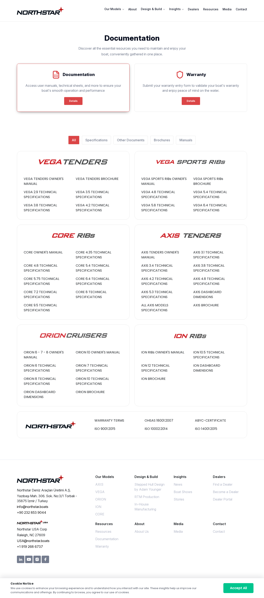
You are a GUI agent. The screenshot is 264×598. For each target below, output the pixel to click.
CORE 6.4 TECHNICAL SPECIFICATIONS (92, 281)
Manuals (185, 140)
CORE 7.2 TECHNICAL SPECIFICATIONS (40, 294)
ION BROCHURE (153, 378)
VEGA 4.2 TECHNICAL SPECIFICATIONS (92, 208)
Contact (241, 9)
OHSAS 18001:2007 (159, 420)
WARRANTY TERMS (109, 420)
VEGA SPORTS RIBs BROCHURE (208, 181)
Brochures (162, 140)
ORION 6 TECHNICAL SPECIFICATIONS (40, 368)
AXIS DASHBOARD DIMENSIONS (207, 294)
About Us (141, 531)
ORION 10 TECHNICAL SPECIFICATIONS (92, 381)
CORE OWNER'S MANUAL (43, 252)
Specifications (96, 140)
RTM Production (146, 497)
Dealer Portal (222, 499)
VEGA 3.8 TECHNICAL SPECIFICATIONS (40, 208)
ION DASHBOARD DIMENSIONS (206, 368)
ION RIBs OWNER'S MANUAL (162, 352)
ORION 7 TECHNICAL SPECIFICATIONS (92, 368)
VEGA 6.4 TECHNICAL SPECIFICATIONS (210, 208)
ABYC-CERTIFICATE (210, 420)
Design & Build (152, 9)
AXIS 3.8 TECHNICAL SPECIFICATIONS (208, 268)
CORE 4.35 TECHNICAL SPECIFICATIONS (93, 255)
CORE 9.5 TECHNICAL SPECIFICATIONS (40, 308)
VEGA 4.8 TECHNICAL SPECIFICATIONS (158, 194)
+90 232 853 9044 (31, 512)
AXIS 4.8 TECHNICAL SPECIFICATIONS (209, 281)
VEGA (100, 492)
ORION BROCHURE (90, 392)
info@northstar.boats (32, 507)
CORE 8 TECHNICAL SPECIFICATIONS (91, 294)
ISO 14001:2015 (206, 428)
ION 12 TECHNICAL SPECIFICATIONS (155, 368)
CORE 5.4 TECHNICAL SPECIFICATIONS (92, 268)
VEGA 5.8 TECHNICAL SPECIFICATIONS (158, 208)
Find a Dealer (222, 484)
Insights (175, 9)
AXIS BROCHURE (206, 305)
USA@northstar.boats (33, 541)
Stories (179, 499)
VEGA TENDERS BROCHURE (97, 178)
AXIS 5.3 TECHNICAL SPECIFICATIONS (156, 294)
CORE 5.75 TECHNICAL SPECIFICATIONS (41, 281)
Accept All (238, 588)
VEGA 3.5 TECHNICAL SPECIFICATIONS (92, 194)
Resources (210, 9)
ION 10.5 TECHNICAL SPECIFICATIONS (208, 355)
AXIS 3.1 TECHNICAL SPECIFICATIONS (208, 255)
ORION (100, 499)
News (178, 484)
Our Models (113, 9)
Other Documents (130, 140)
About (132, 9)
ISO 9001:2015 (104, 428)
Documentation (106, 539)
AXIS (99, 484)
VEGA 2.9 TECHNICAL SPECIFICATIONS (40, 194)
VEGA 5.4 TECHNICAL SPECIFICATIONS (210, 194)
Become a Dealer (226, 492)
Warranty (102, 546)
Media (227, 9)
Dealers (193, 9)
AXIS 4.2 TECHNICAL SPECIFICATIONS (157, 281)
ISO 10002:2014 (156, 428)
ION (98, 507)
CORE (99, 514)
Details (73, 100)
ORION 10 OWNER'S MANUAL (98, 352)
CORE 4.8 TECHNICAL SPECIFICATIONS (40, 268)
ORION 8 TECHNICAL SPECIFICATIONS (40, 381)
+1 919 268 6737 (30, 547)
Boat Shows (183, 492)
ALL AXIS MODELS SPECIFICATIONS (154, 308)
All (74, 140)
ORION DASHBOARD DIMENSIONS (39, 394)
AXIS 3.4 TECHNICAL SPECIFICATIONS (157, 268)
